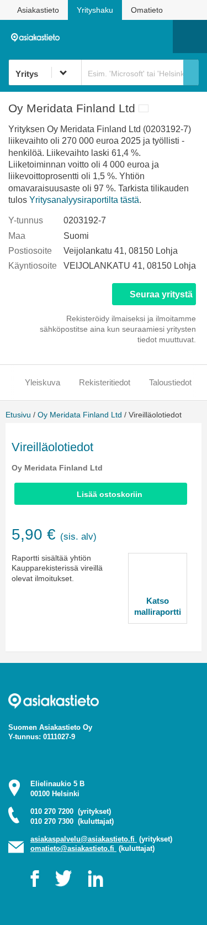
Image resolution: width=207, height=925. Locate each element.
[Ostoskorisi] (108, 36)
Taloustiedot (170, 382)
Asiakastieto (38, 10)
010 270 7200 (70, 811)
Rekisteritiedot (104, 382)
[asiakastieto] (38, 35)
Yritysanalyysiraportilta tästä (84, 200)
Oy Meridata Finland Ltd (80, 414)
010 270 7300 (72, 821)
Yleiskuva (42, 382)
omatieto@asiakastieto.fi (73, 848)
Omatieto (147, 10)
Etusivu (18, 414)
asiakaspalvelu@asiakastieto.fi (83, 839)
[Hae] (191, 72)
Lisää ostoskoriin (109, 494)
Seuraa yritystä (161, 294)
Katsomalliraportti (157, 606)
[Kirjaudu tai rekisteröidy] (159, 36)
